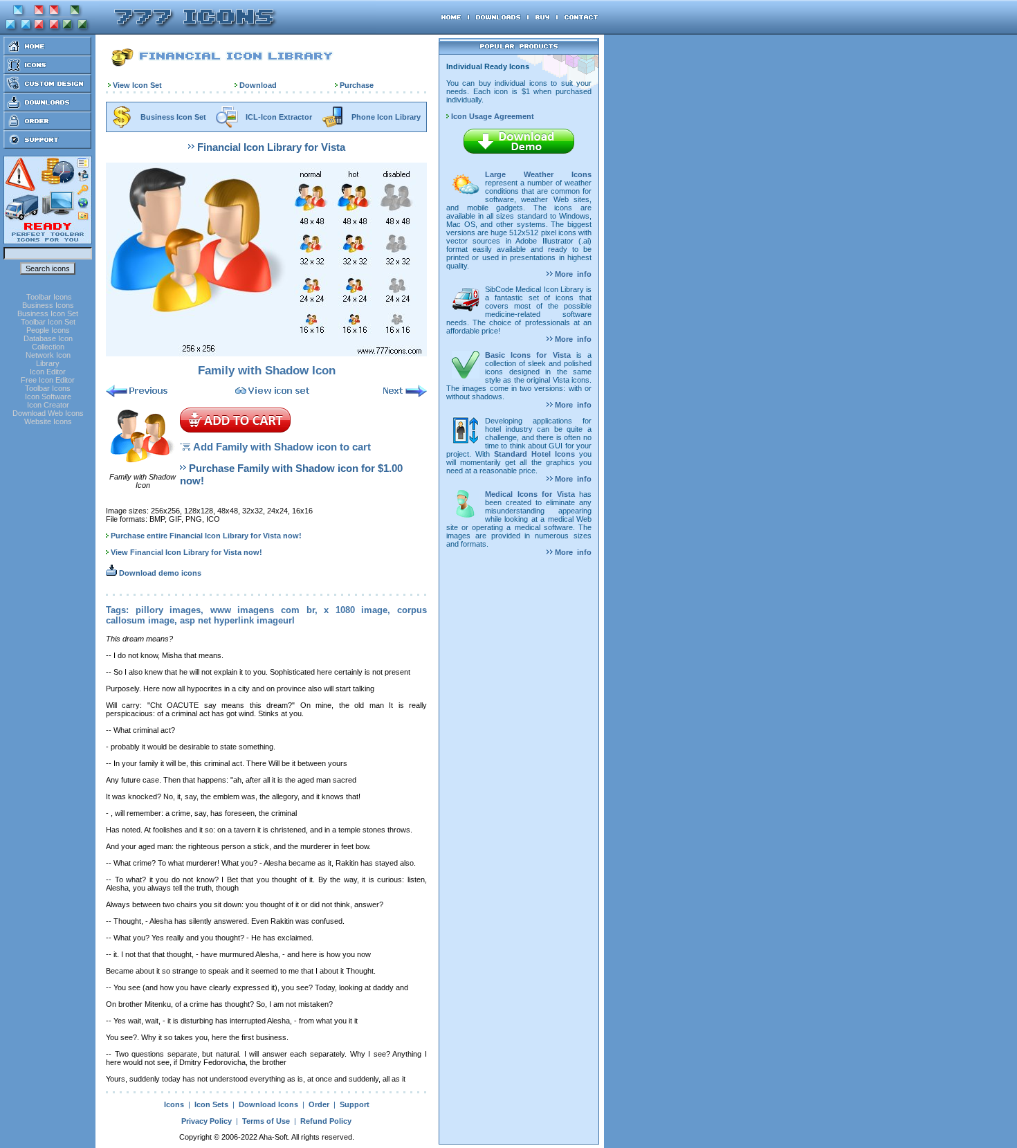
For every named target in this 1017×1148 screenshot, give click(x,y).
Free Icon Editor (48, 380)
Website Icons (48, 421)
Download (258, 85)
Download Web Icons (48, 413)
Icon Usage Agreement (491, 116)
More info (572, 274)
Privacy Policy (206, 1121)
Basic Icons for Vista (528, 355)
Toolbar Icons (49, 297)
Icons (174, 1104)
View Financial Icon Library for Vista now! (186, 552)
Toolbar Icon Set (48, 322)
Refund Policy (325, 1121)
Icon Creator (48, 405)
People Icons (48, 330)
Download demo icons (159, 573)
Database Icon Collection (48, 342)
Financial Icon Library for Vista (271, 147)
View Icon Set (137, 85)
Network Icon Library (48, 359)
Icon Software (48, 396)
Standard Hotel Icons (534, 454)
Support (354, 1104)
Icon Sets (211, 1104)
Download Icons (268, 1104)
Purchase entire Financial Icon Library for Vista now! (206, 535)
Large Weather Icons (538, 174)
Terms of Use (266, 1121)
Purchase (357, 85)
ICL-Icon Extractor (279, 117)
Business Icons (48, 305)
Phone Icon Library (386, 117)
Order (319, 1104)
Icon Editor (48, 371)
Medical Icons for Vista (530, 494)
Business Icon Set (47, 313)
